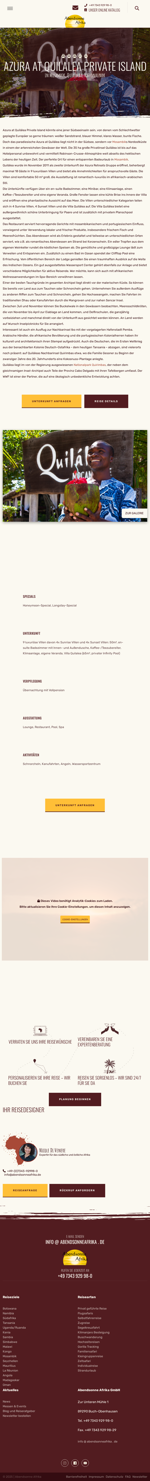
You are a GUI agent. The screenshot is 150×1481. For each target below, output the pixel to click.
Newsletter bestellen (17, 1416)
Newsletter (139, 1476)
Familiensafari (87, 1351)
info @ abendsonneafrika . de (75, 1242)
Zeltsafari (84, 1361)
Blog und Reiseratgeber (19, 1411)
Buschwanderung (90, 1337)
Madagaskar (11, 1380)
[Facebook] (75, 1463)
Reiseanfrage (25, 1190)
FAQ (128, 1476)
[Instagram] (64, 1463)
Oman (7, 1385)
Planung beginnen (75, 1099)
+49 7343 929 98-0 (75, 1276)
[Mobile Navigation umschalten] (10, 8)
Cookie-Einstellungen (75, 919)
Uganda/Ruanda (14, 1327)
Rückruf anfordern (77, 1190)
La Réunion (10, 1370)
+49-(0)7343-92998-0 (22, 1171)
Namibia (8, 1313)
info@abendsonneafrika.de (22, 1174)
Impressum (96, 1476)
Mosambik (119, 142)
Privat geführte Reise (92, 1308)
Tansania (9, 1323)
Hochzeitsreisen (89, 1342)
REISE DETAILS (106, 401)
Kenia (6, 1332)
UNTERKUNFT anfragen (51, 401)
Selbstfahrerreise (89, 1318)
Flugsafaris (85, 1313)
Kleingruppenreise (90, 1356)
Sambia (8, 1337)
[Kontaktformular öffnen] (75, 7)
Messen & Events (14, 1406)
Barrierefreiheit (76, 1476)
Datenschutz (114, 1476)
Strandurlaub (87, 1370)
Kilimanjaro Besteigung (94, 1332)
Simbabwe (10, 1342)
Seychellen (10, 1361)
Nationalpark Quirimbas (90, 365)
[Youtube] (85, 1463)
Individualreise (88, 1365)
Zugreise (84, 1323)
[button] (75, 478)
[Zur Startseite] (75, 21)
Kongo (7, 1351)
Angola (7, 1375)
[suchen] (137, 8)
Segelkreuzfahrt (89, 1327)
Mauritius (9, 1365)
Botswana (9, 1308)
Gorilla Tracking (88, 1346)
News (6, 1401)
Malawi (7, 1346)
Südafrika (9, 1318)
